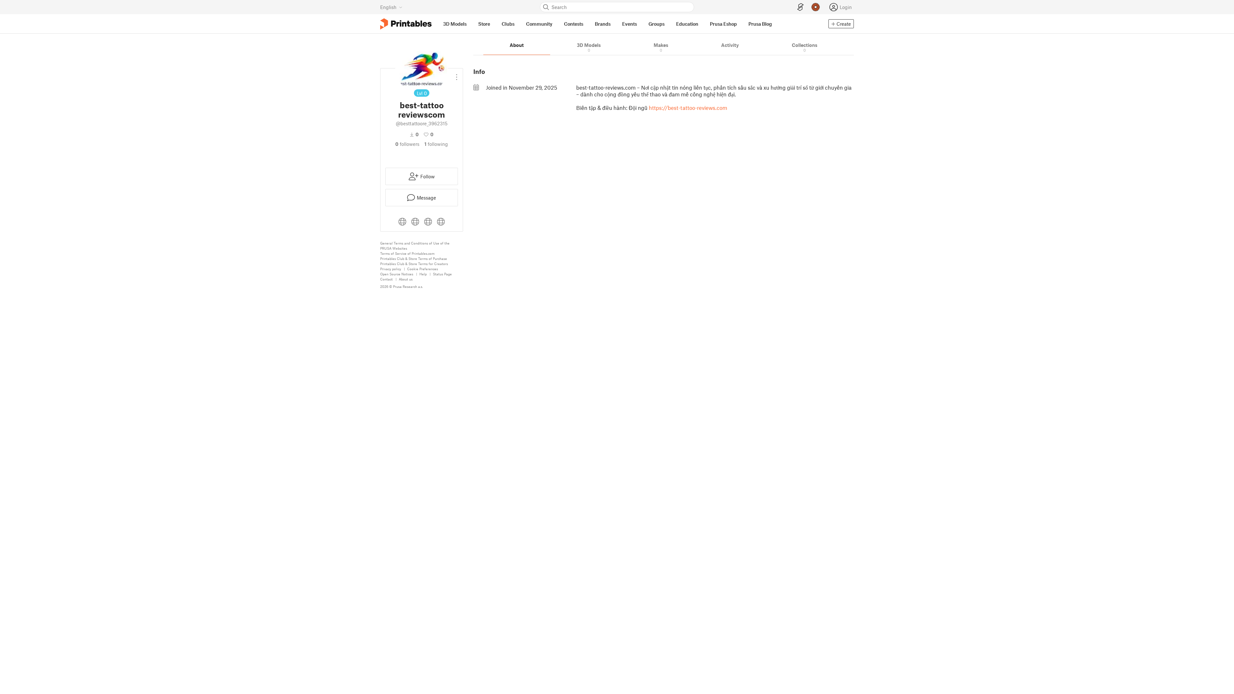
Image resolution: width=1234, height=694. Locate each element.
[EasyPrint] (800, 7)
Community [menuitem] (539, 24)
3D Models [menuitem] (455, 24)
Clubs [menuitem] (508, 24)
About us (406, 279)
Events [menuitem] (629, 24)
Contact (386, 279)
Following (436, 144)
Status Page (442, 274)
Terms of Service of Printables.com (407, 253)
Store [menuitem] (484, 24)
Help (423, 274)
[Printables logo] (406, 24)
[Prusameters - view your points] (815, 7)
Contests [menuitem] (573, 24)
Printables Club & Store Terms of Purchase (413, 258)
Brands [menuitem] (603, 24)
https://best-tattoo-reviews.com (688, 107)
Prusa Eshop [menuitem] (723, 24)
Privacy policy (390, 269)
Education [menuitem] (687, 24)
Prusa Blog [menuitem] (760, 24)
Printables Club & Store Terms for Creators (414, 264)
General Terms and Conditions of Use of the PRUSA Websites (415, 245)
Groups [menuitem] (656, 24)
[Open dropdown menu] (456, 74)
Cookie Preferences (422, 269)
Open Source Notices (396, 274)
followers (407, 144)
